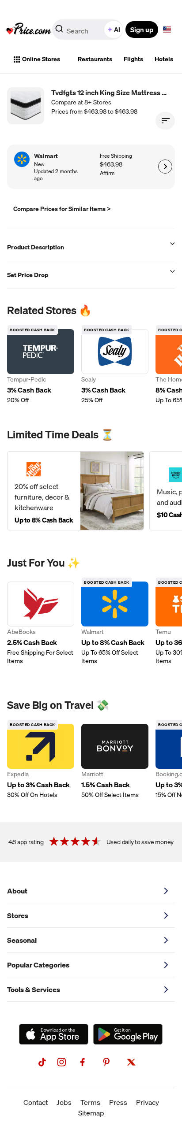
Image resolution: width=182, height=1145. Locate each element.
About (17, 891)
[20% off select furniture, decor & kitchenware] (76, 491)
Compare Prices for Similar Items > (62, 209)
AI (117, 29)
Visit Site (165, 166)
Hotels (164, 59)
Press (118, 1102)
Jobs (64, 1102)
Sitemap (91, 1113)
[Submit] (59, 31)
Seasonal (22, 940)
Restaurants (95, 59)
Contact (35, 1102)
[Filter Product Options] (165, 121)
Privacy (147, 1102)
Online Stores (41, 59)
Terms (90, 1102)
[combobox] (88, 29)
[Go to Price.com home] (28, 30)
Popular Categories (38, 965)
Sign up (141, 29)
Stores (17, 915)
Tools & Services (33, 989)
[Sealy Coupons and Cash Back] (114, 366)
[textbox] (167, 29)
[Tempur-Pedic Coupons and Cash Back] (40, 366)
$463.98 (111, 164)
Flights (133, 59)
